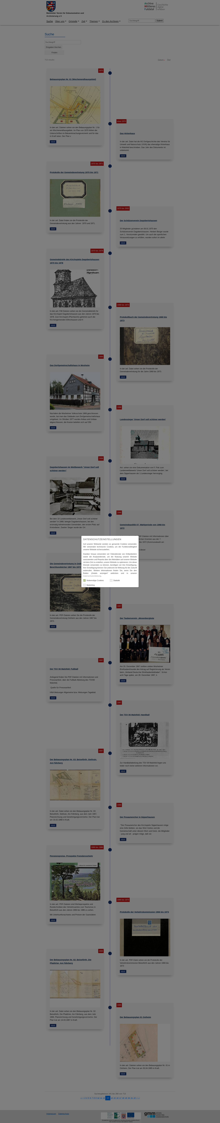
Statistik (116, 580)
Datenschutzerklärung (92, 576)
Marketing (91, 585)
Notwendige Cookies (95, 580)
